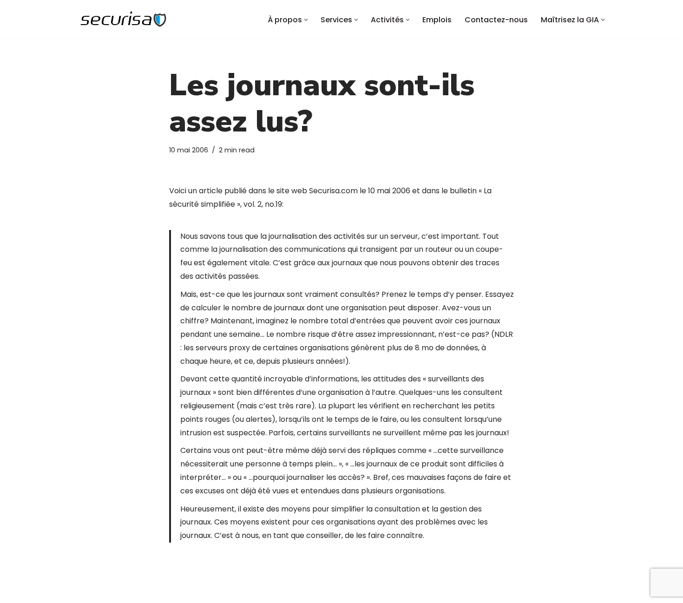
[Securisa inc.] (123, 19)
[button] (306, 19)
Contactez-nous (496, 19)
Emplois (437, 19)
